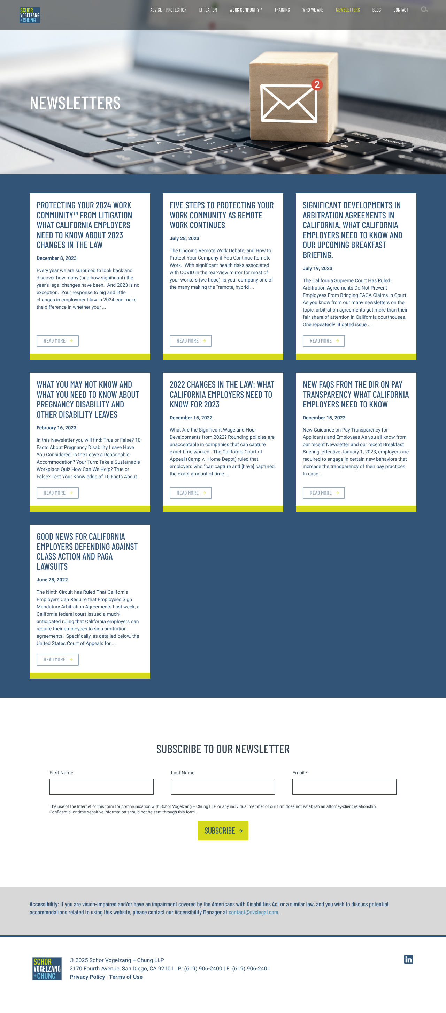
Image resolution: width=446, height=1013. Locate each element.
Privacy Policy (87, 977)
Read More (55, 340)
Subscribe (220, 830)
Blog (376, 10)
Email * (300, 773)
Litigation (208, 10)
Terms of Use (126, 977)
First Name (61, 773)
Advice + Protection (168, 10)
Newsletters (348, 10)
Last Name (183, 773)
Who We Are (312, 10)
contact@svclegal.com (253, 912)
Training (282, 10)
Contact (400, 10)
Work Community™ (246, 10)
